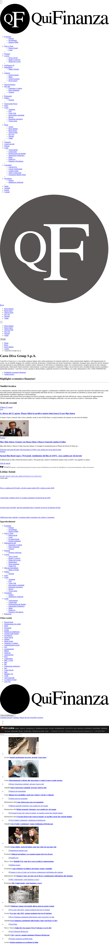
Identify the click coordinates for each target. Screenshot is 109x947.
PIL (5, 664)
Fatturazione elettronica (12, 666)
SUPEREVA (104, 728)
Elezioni (11, 100)
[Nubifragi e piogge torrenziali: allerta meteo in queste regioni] (56, 895)
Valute (11, 138)
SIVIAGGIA (80, 728)
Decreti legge (8, 622)
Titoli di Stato (13, 132)
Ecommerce (8, 635)
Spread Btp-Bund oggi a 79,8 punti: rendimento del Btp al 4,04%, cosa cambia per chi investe (41, 456)
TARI (6, 676)
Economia (7, 37)
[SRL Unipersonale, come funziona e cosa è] (56, 880)
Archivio (40, 717)
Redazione (7, 614)
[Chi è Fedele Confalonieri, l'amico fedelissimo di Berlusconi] (56, 820)
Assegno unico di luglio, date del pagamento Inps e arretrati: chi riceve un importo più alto (30, 507)
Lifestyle (7, 73)
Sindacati (7, 653)
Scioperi (11, 92)
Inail (5, 672)
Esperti (6, 190)
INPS (6, 626)
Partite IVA (12, 566)
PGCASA (51, 728)
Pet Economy (13, 81)
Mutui (11, 157)
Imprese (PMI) (13, 42)
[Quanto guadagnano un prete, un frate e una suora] (56, 746)
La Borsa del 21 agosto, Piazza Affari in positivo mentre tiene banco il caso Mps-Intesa (37, 413)
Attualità (7, 188)
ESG (10, 111)
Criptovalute (13, 152)
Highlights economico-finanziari (15, 372)
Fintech (11, 180)
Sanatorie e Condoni (11, 643)
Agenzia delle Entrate (11, 634)
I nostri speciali (9, 144)
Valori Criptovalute (15, 173)
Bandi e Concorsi (14, 60)
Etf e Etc (11, 134)
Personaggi (8, 96)
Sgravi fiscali (8, 637)
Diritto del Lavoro (15, 61)
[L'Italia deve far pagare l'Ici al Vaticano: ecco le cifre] (56, 924)
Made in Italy (8, 641)
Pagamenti (7, 628)
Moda (10, 77)
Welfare (6, 639)
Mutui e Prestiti (14, 69)
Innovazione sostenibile (16, 115)
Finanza (11, 38)
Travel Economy (14, 79)
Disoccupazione (14, 564)
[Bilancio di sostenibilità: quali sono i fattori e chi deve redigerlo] (56, 791)
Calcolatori (8, 165)
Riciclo (11, 117)
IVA (5, 647)
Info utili (7, 86)
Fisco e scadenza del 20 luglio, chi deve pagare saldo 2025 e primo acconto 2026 (27, 488)
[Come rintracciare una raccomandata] (56, 799)
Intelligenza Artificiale (16, 182)
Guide (6, 148)
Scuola (6, 630)
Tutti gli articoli (5, 463)
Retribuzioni (13, 562)
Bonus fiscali (13, 535)
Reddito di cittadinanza (12, 632)
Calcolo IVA (13, 167)
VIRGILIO (22, 728)
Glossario (7, 142)
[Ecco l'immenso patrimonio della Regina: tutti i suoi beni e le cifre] (56, 917)
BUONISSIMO (96, 728)
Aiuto (46, 731)
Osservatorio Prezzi (10, 104)
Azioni (11, 127)
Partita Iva (12, 159)
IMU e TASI (8, 660)
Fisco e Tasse (8, 46)
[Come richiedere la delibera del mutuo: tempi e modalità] (56, 865)
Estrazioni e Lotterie (15, 88)
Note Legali (14, 731)
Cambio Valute (14, 171)
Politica (6, 98)
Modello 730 (8, 674)
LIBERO (17, 728)
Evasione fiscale (14, 539)
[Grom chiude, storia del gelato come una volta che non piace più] (56, 835)
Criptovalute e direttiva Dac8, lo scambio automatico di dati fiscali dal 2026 (25, 498)
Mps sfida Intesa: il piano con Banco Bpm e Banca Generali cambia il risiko (33, 442)
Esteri (6, 106)
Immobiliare (8, 67)
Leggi (10, 50)
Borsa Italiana (13, 129)
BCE (6, 657)
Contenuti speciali (6, 717)
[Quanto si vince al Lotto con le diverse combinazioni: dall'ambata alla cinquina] (56, 872)
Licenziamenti (9, 649)
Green (6, 107)
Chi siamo (7, 731)
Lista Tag (7, 681)
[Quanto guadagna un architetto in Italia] (56, 939)
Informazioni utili (10, 543)
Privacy (21, 731)
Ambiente (12, 109)
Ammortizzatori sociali (11, 645)
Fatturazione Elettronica (16, 155)
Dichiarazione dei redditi (12, 624)
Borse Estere (13, 130)
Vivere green (13, 121)
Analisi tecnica (9, 374)
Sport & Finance (9, 84)
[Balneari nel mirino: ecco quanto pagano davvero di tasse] (56, 851)
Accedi (3, 339)
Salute (6, 186)
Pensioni (7, 54)
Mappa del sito (25, 717)
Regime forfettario (15, 541)
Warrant (11, 136)
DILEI (75, 728)
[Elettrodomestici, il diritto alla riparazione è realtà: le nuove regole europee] (56, 769)
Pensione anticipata (15, 552)
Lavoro (6, 56)
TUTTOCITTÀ (69, 728)
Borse (6, 125)
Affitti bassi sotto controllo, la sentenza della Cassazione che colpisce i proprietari (27, 517)
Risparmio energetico (16, 119)
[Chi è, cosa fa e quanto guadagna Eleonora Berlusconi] (56, 932)
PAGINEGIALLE (30, 728)
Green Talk (12, 113)
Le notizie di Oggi (10, 680)
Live (1, 409)
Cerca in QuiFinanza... (8, 715)
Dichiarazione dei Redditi (17, 153)
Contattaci (15, 717)
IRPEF (6, 651)
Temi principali (9, 678)
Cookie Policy (27, 731)
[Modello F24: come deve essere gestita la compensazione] (56, 858)
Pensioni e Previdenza (16, 161)
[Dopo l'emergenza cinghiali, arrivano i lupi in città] (56, 784)
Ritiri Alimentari (14, 90)
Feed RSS (33, 717)
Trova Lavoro (13, 58)
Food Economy (14, 75)
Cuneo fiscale (8, 670)
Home (6, 343)
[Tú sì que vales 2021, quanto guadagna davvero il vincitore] (56, 910)
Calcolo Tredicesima (15, 169)
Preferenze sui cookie (38, 731)
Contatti (7, 192)
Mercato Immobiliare (11, 568)
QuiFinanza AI (9, 65)
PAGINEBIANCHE (59, 728)
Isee (5, 668)
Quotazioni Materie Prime (17, 175)
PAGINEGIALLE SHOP (42, 728)
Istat (5, 662)
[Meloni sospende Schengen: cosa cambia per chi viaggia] (56, 806)
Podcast (6, 146)
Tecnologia (8, 178)
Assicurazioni (13, 150)
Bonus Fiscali (13, 48)
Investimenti (13, 40)
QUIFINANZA (88, 728)
